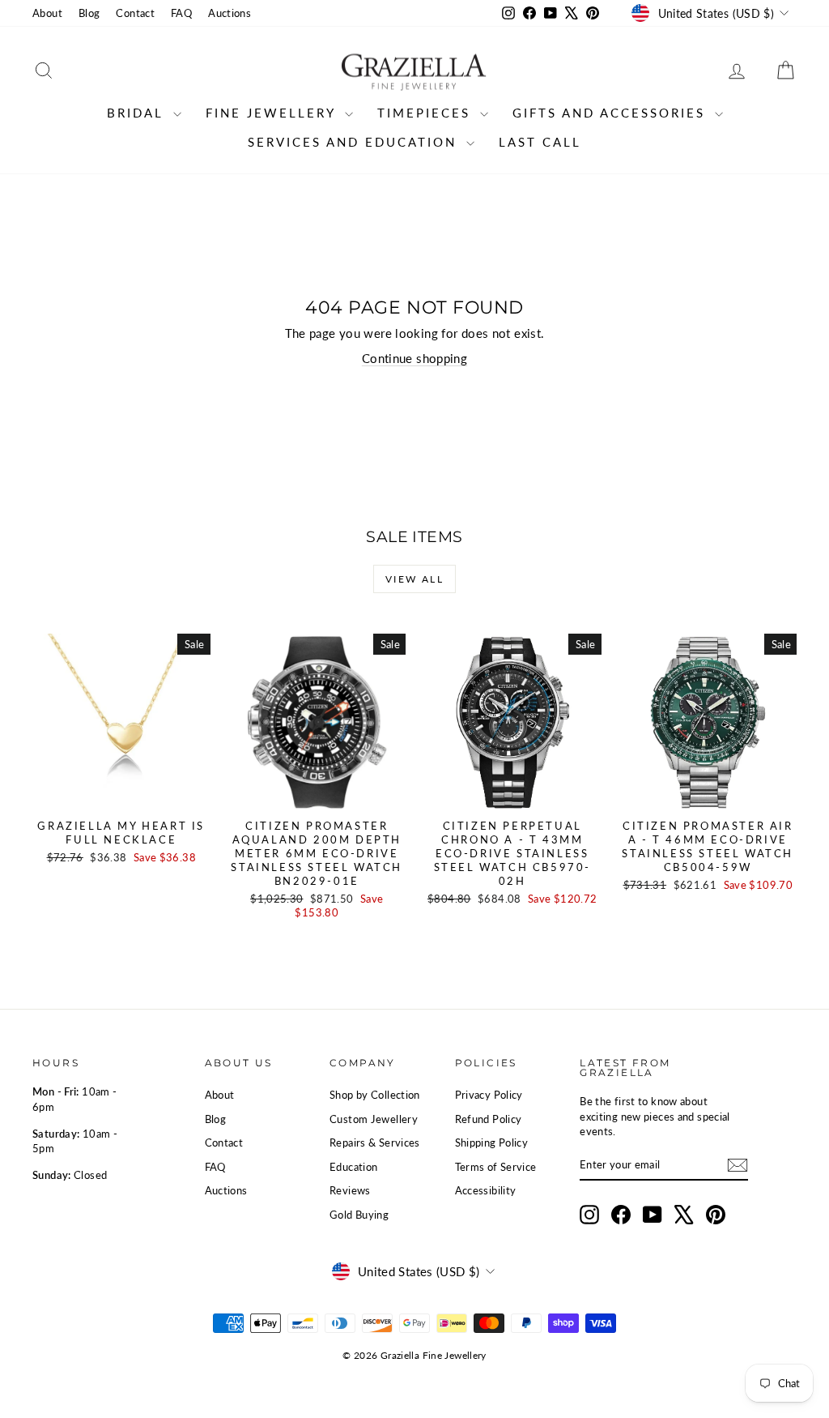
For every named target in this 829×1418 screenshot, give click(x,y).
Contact (135, 12)
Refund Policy (488, 1119)
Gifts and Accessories (611, 112)
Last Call (540, 142)
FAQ (181, 12)
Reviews (350, 1190)
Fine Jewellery (273, 112)
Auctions (229, 12)
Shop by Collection (374, 1094)
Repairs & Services (374, 1142)
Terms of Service (496, 1166)
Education (353, 1166)
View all (414, 579)
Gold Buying (359, 1214)
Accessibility (486, 1190)
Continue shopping (414, 358)
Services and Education (355, 142)
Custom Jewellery (373, 1119)
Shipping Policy (492, 1142)
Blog (89, 12)
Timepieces (426, 112)
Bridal (138, 112)
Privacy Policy (489, 1094)
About (47, 12)
